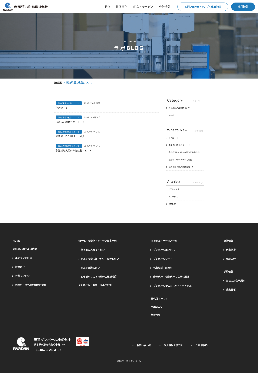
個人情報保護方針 (173, 345)
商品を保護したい (90, 267)
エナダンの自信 (23, 257)
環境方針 (231, 258)
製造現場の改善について (68, 103)
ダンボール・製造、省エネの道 (95, 284)
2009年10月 (174, 189)
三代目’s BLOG (159, 298)
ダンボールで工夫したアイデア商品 (172, 285)
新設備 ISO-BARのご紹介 (70, 136)
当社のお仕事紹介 (235, 280)
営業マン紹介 (22, 275)
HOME (16, 240)
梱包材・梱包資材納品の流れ (30, 284)
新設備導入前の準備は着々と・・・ (75, 150)
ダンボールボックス (164, 249)
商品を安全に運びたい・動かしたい (100, 258)
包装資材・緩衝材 (162, 267)
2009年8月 (173, 196)
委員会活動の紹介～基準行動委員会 (184, 152)
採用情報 (243, 6)
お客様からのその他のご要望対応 (99, 276)
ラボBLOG (156, 306)
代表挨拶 (231, 249)
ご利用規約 (202, 345)
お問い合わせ (144, 345)
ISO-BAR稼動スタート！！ (70, 121)
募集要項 (231, 289)
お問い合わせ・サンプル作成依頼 (203, 6)
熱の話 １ (62, 107)
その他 (171, 115)
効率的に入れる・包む (93, 249)
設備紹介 (20, 266)
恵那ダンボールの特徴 (25, 248)
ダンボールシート (162, 258)
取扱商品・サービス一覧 (164, 240)
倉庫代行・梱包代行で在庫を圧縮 (171, 276)
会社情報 (228, 240)
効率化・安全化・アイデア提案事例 (97, 240)
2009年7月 (173, 204)
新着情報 (156, 314)
